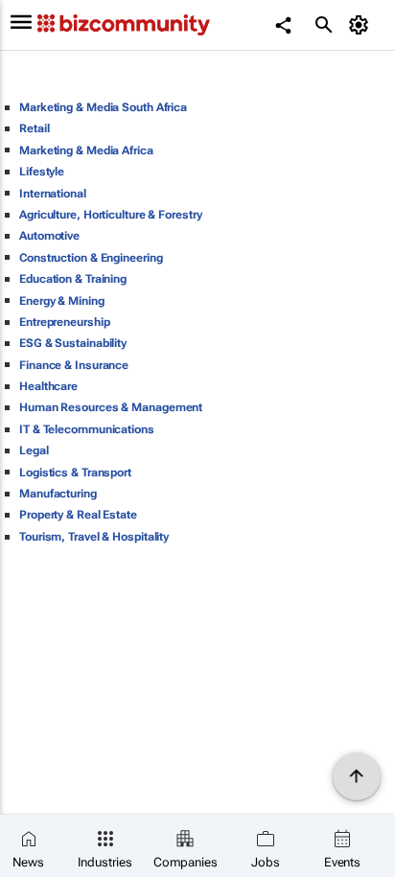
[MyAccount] (362, 25)
